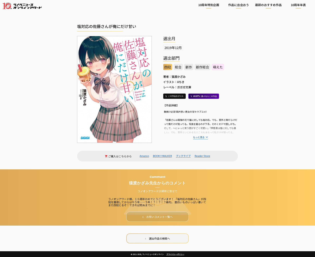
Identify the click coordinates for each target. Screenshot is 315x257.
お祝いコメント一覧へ (157, 216)
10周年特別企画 (208, 5)
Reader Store (202, 156)
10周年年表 (298, 5)
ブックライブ (183, 156)
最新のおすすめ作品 (268, 5)
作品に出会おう (238, 5)
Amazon (144, 156)
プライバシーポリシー (175, 254)
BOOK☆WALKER (162, 156)
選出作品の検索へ (157, 238)
